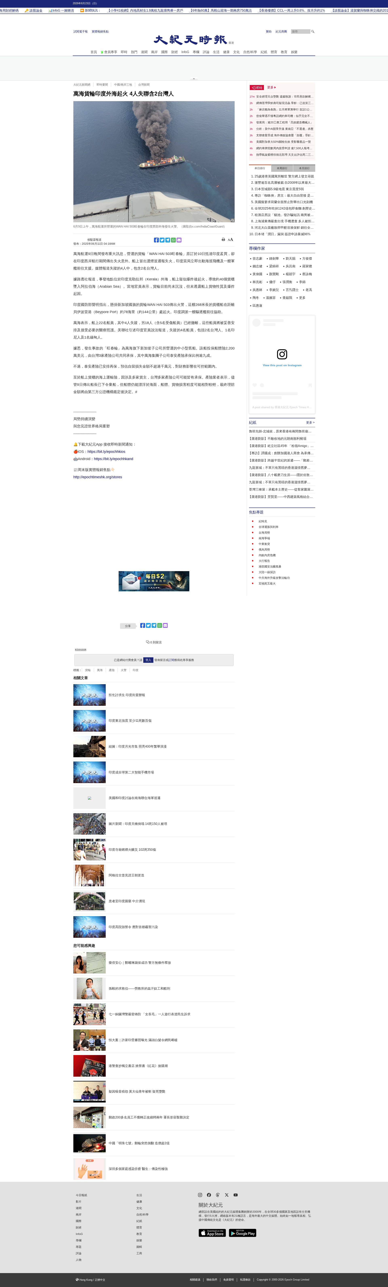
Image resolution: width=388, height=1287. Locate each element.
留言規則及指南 (80, 649)
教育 (284, 52)
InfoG (185, 52)
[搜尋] (312, 31)
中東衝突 (264, 543)
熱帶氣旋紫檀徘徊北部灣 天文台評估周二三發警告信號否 (285, 155)
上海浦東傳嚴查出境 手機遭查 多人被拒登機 (284, 221)
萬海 (100, 670)
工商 (139, 1253)
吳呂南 (290, 266)
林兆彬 (257, 282)
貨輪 (88, 670)
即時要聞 (102, 84)
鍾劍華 (274, 258)
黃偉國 (257, 274)
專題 (78, 1246)
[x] (227, 1194)
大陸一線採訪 (267, 572)
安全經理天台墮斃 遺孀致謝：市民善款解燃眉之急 (285, 97)
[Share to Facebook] (156, 240)
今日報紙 (81, 1195)
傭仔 (272, 282)
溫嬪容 (271, 297)
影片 (78, 1201)
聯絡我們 (212, 1279)
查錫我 (287, 297)
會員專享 (110, 52)
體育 (274, 52)
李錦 (302, 282)
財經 (174, 52)
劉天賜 (290, 258)
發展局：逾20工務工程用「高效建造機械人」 (284, 122)
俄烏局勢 (264, 549)
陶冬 (256, 297)
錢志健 (257, 266)
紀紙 (264, 52)
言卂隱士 (292, 290)
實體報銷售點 (100, 31)
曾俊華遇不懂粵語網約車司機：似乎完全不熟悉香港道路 (284, 116)
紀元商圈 (281, 31)
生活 (216, 52)
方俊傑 (307, 258)
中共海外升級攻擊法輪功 (274, 577)
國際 (164, 52)
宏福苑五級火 (267, 583)
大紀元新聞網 (81, 84)
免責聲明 (228, 1279)
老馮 (309, 290)
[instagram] (200, 1194)
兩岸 (154, 52)
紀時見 (263, 521)
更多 (302, 297)
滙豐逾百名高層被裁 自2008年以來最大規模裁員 (284, 183)
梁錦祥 (274, 266)
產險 (112, 670)
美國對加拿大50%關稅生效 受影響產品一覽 (283, 141)
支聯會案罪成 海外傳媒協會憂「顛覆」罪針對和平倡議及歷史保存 (285, 135)
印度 (135, 670)
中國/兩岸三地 (123, 84)
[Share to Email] (179, 240)
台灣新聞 (144, 84)
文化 (236, 52)
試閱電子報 (81, 31)
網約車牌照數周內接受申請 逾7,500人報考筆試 (284, 148)
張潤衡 (287, 282)
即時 (124, 52)
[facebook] (209, 1194)
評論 (206, 52)
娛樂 (294, 52)
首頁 (94, 52)
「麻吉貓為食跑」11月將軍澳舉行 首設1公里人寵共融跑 (284, 109)
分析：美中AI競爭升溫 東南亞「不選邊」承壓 (284, 128)
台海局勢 (264, 532)
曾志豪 (257, 258)
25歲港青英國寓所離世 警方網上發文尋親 (284, 176)
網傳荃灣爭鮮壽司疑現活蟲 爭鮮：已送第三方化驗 (285, 103)
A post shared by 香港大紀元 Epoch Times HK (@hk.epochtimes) (293, 407)
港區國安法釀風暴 (270, 566)
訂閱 (171, 660)
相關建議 (195, 1279)
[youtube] (236, 1194)
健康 (226, 52)
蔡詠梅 (307, 274)
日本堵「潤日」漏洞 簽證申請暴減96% (282, 234)
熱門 (134, 52)
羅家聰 (307, 266)
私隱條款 (245, 1279)
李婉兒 (274, 290)
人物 (78, 1259)
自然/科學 (250, 52)
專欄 (196, 52)
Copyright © (264, 1279)
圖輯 (139, 1246)
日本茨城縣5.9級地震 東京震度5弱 (279, 189)
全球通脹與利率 (268, 527)
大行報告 (264, 560)
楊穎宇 (290, 274)
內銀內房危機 (267, 555)
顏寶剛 (274, 274)
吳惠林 (257, 290)
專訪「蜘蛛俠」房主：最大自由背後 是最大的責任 (284, 196)
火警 (124, 670)
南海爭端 (264, 538)
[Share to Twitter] (162, 240)
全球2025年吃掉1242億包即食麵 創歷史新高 (285, 209)
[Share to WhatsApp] (173, 240)
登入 (148, 660)
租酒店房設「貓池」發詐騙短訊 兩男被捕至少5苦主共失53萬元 (284, 215)
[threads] (218, 1194)
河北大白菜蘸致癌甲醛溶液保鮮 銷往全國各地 (284, 228)
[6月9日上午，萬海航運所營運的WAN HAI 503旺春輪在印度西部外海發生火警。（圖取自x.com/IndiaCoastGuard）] (154, 161)
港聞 (144, 52)
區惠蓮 (257, 305)
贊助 (269, 31)
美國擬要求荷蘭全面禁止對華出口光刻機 (284, 202)
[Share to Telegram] (167, 240)
